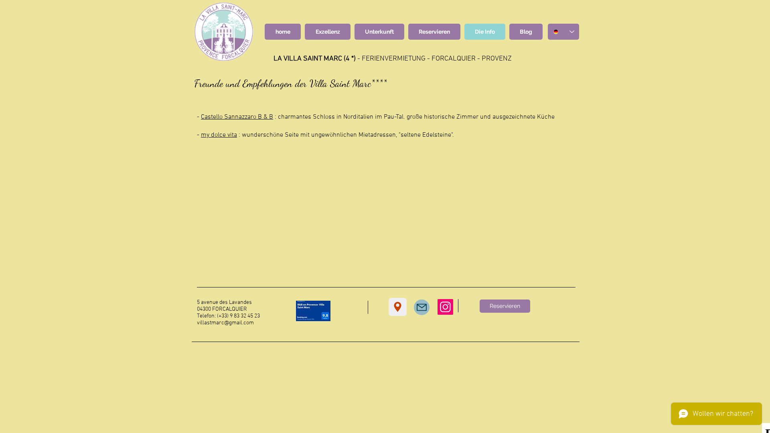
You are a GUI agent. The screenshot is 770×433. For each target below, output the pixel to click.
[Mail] (422, 307)
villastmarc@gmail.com (225, 323)
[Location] (398, 307)
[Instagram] (445, 307)
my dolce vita (219, 135)
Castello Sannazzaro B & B (237, 117)
